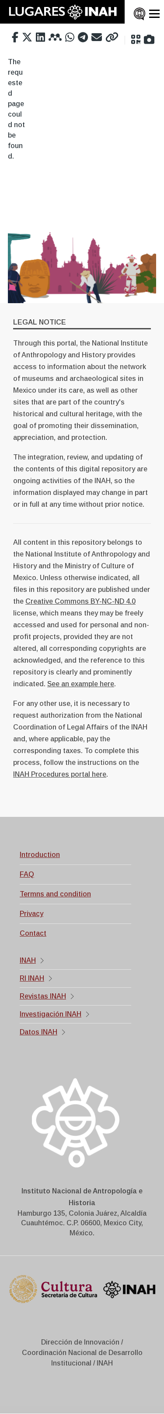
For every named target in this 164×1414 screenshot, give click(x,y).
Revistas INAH (43, 996)
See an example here (80, 684)
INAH (28, 960)
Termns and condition (55, 894)
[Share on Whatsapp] (69, 37)
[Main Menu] (154, 14)
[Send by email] (97, 37)
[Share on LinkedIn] (40, 37)
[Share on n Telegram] (83, 37)
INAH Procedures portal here (59, 774)
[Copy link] (112, 37)
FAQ (27, 874)
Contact (33, 933)
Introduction (40, 854)
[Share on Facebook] (15, 37)
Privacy (31, 913)
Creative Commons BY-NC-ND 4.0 (80, 601)
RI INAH (32, 978)
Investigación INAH (50, 1014)
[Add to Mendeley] (55, 37)
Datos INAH (38, 1032)
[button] (135, 40)
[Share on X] (27, 37)
